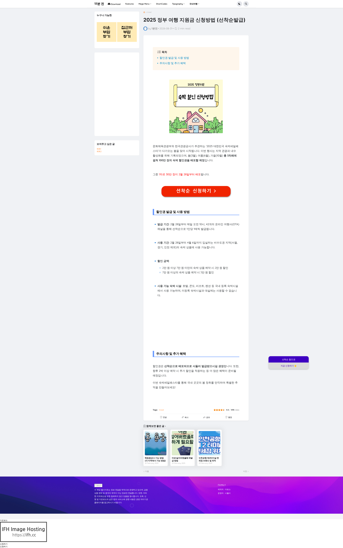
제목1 (99, 149)
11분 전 (99, 4)
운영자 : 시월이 (224, 493)
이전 (245, 471)
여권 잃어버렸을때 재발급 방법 (182, 459)
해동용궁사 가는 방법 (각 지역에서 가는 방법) (155, 459)
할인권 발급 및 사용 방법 (174, 57)
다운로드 (4, 520)
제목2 (99, 151)
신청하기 (4, 544)
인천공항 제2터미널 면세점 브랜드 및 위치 (209, 459)
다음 (147, 471)
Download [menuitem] (115, 4)
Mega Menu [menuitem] (144, 4)
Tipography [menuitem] (177, 4)
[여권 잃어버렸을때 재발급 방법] (182, 443)
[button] (239, 4)
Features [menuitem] (129, 4)
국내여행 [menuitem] (193, 4)
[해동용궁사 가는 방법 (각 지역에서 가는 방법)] (155, 443)
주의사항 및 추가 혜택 (173, 63)
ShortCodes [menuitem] (161, 4)
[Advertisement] (196, 323)
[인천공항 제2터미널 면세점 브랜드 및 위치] (209, 443)
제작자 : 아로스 (224, 489)
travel (149, 12)
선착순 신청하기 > (196, 190)
